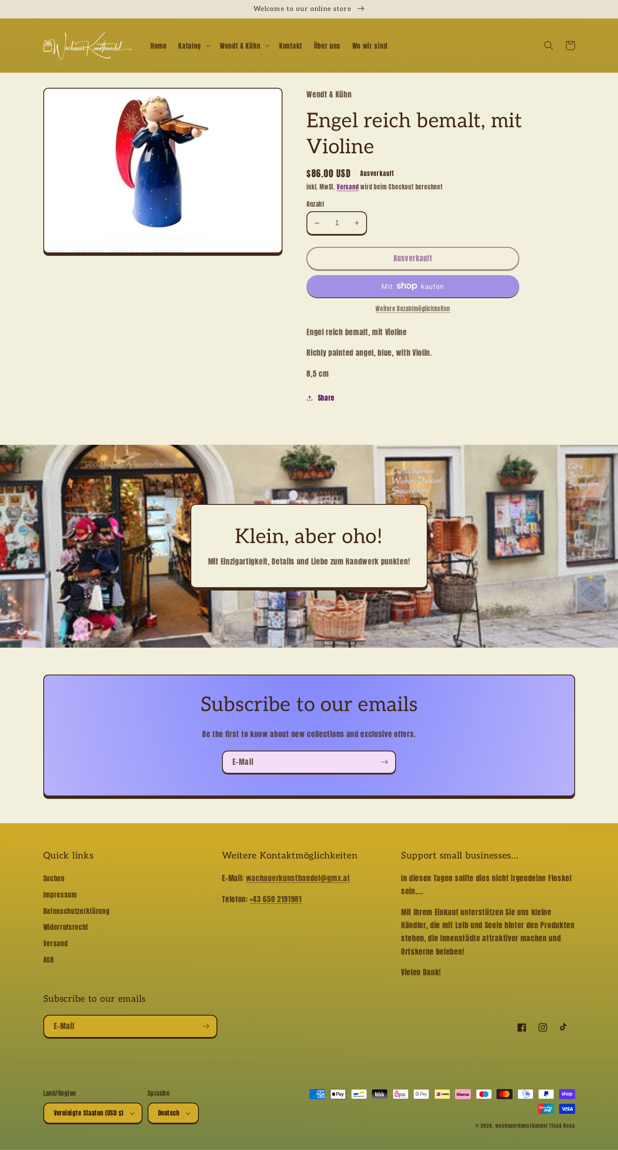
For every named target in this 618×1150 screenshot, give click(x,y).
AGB (48, 960)
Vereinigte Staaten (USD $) (89, 1113)
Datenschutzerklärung (76, 911)
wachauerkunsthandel (521, 1125)
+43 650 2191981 (275, 899)
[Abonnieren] (384, 762)
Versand (348, 187)
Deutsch (169, 1113)
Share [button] (326, 398)
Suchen (54, 878)
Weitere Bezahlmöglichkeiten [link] (412, 309)
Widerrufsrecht (66, 927)
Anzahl (315, 204)
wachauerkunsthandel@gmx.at (298, 878)
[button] (193, 46)
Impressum (60, 895)
